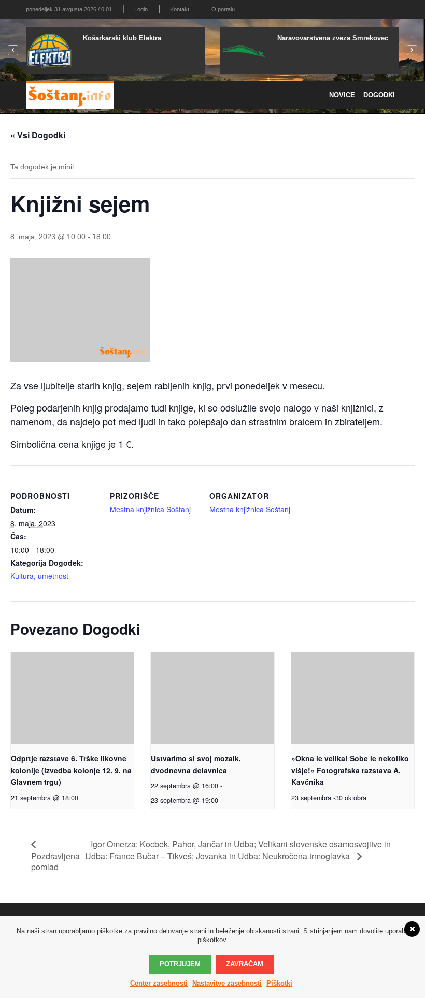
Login (141, 9)
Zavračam (244, 964)
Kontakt (179, 9)
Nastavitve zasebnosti (227, 983)
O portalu (223, 9)
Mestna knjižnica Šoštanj (150, 509)
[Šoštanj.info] (70, 95)
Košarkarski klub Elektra (122, 38)
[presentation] (72, 698)
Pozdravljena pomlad (55, 861)
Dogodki (379, 95)
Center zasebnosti (159, 983)
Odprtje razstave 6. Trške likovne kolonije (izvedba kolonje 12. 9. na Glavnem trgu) (71, 770)
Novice (342, 95)
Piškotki (279, 983)
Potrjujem (180, 964)
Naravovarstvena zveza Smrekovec (332, 38)
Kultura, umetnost (39, 575)
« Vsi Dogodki (37, 135)
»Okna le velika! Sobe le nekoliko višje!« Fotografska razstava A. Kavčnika (350, 770)
